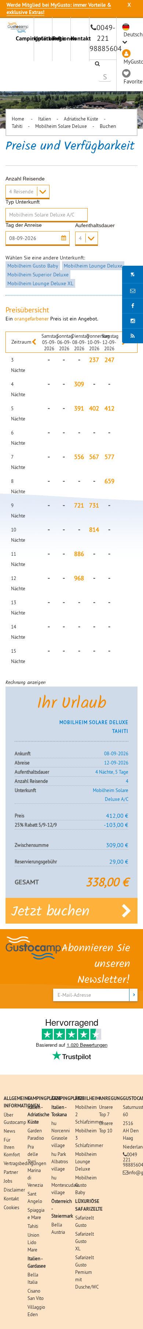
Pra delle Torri (32, 1154)
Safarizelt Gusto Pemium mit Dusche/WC (87, 1272)
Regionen (61, 38)
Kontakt (80, 38)
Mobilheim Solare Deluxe (61, 126)
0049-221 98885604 (105, 38)
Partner (11, 1172)
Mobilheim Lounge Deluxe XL (40, 283)
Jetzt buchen (50, 912)
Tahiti (17, 126)
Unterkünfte (43, 38)
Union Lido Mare (33, 1242)
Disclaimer (14, 1190)
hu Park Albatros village (59, 1161)
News (9, 1131)
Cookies (11, 1207)
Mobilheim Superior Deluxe (38, 274)
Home (18, 119)
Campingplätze (25, 38)
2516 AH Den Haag (131, 1130)
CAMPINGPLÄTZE (44, 1098)
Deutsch (133, 34)
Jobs (8, 1181)
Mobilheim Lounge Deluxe (93, 265)
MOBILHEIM (87, 1098)
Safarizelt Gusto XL (84, 1241)
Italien (44, 119)
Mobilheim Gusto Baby (32, 265)
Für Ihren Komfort (12, 1147)
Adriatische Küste (81, 119)
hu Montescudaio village (65, 1185)
